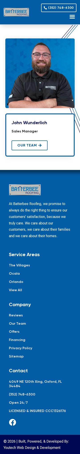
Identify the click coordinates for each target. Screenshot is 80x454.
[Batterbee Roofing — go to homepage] (16, 12)
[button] (72, 16)
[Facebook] (12, 422)
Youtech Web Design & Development (32, 448)
